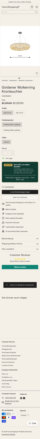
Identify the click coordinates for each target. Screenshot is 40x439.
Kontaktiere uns (7, 377)
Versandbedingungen (9, 346)
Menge (4, 148)
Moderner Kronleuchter (26, 80)
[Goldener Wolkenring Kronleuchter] (13, 317)
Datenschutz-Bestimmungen (11, 355)
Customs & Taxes (7, 365)
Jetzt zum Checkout (20, 197)
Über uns (5, 374)
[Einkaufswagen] (31, 7)
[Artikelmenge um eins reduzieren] (4, 153)
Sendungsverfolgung (9, 352)
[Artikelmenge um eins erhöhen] (11, 153)
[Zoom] (37, 73)
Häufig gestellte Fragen (9, 380)
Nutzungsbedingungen (9, 359)
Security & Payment (8, 362)
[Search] (36, 12)
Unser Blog (5, 384)
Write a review (20, 267)
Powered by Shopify (8, 434)
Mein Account (6, 387)
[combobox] (20, 12)
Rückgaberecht (7, 349)
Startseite (5, 80)
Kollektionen (13, 80)
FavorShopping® (10, 7)
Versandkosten (9, 187)
